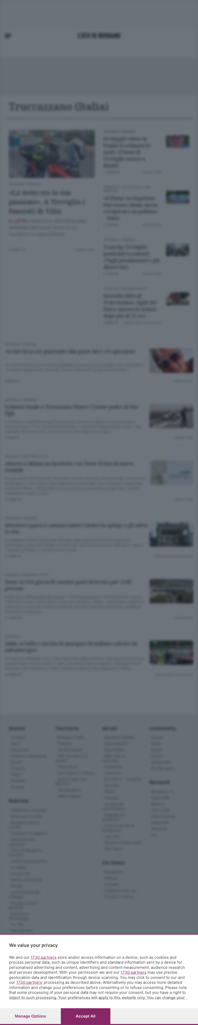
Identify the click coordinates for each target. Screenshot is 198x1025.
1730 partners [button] (43, 957)
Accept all (85, 1016)
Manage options (30, 1016)
